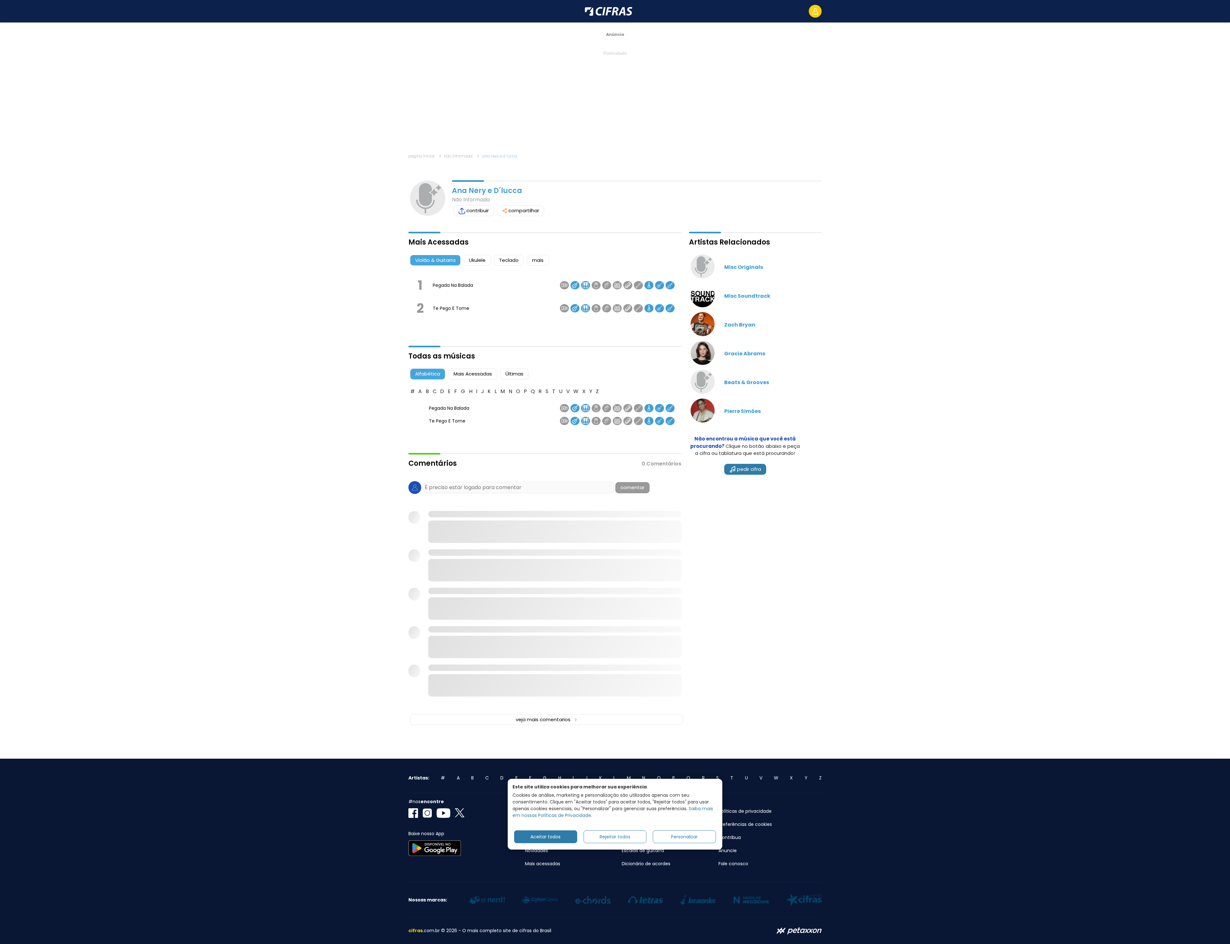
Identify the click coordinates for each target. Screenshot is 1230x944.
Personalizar (684, 837)
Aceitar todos (545, 837)
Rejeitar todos (615, 837)
